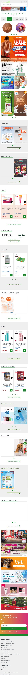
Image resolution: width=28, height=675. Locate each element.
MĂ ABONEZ (14, 628)
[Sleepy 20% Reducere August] (20, 304)
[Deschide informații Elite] (3, 196)
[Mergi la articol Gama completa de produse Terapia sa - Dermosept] (24, 13)
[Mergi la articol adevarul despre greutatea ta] (18, 13)
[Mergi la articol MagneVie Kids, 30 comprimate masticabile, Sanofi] (22, 13)
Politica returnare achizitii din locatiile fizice (10, 654)
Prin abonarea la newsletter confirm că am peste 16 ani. (13, 621)
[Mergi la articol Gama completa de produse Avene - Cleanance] (16, 14)
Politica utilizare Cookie (6, 671)
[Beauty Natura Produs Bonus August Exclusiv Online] (7, 512)
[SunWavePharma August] (20, 82)
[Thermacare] (14, 603)
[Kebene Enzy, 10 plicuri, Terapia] (14, 549)
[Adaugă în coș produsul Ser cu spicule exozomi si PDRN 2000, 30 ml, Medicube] (24, 350)
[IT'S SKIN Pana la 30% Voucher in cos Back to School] (7, 415)
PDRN (16, 348)
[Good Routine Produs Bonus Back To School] (14, 69)
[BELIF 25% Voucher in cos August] (20, 415)
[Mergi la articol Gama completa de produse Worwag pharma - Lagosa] (7, 13)
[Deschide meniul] (2, 2)
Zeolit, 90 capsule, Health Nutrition (7, 267)
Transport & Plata (5, 651)
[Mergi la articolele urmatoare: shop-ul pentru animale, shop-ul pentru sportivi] (15, 34)
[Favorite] (21, 2)
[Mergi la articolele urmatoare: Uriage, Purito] (11, 239)
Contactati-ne (4, 662)
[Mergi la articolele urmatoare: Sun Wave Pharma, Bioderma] (17, 239)
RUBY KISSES (18, 213)
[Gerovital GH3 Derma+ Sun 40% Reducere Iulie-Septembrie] (7, 135)
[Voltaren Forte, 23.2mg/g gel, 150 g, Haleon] (14, 49)
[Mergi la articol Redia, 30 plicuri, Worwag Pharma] (8, 13)
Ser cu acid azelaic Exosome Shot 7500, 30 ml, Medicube (7, 344)
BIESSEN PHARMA (6, 213)
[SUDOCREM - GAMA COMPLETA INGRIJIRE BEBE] (14, 536)
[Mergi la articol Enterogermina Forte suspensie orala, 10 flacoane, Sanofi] (19, 13)
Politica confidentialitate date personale (9, 673)
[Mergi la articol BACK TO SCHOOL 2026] (10, 13)
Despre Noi (3, 667)
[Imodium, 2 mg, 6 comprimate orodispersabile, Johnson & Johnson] (7, 82)
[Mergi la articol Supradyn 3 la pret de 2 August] (13, 13)
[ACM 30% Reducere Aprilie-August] (20, 135)
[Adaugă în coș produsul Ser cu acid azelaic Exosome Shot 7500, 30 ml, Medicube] (11, 350)
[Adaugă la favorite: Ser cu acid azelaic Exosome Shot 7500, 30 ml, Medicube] (2, 331)
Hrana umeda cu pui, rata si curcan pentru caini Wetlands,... (7, 384)
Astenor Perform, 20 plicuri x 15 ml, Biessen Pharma (7, 208)
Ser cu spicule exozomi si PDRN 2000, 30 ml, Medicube (20, 344)
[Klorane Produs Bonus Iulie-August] (20, 512)
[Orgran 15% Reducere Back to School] (20, 168)
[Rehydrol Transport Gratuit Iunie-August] (7, 480)
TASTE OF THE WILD (6, 386)
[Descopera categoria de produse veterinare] (14, 563)
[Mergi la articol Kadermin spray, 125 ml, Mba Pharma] (11, 14)
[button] (11, 275)
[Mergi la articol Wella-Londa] (16, 13)
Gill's (16, 273)
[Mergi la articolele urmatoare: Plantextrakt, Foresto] (12, 239)
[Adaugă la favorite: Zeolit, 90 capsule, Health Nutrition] (2, 254)
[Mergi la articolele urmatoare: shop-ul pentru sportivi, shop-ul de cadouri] (16, 34)
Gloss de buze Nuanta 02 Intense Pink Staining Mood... (20, 208)
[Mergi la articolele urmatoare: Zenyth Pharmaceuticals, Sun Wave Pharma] (15, 239)
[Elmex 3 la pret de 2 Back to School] (7, 168)
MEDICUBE (4, 347)
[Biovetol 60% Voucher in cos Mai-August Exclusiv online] (20, 447)
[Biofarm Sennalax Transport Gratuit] (20, 480)
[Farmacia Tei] (7, 2)
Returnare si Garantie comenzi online (9, 652)
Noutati (3, 19)
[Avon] (14, 590)
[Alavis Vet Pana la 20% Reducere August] (7, 448)
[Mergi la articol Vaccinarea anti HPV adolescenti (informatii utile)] (15, 14)
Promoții (9, 19)
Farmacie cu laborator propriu (7, 649)
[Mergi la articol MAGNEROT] (15, 13)
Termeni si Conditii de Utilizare (7, 641)
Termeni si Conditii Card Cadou (8, 643)
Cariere (21, 19)
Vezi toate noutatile (13, 358)
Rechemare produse (5, 660)
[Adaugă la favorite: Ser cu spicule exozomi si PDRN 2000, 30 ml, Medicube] (16, 331)
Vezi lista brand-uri (13, 242)
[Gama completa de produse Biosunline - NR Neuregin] (14, 576)
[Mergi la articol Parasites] (5, 13)
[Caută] (26, 4)
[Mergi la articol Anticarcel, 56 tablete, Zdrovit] (4, 13)
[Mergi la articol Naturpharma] (11, 13)
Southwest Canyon (19, 388)
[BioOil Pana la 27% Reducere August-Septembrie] (7, 304)
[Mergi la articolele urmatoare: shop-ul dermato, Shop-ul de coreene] (13, 34)
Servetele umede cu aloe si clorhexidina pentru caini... (20, 268)
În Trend (16, 19)
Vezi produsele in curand (13, 284)
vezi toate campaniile (13, 149)
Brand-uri (3, 658)
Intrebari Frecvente (5, 656)
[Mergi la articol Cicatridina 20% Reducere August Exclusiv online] (26, 13)
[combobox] (14, 4)
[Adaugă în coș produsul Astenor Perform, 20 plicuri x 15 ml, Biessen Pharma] (11, 216)
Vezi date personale (11, 631)
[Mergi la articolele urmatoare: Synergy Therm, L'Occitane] (14, 239)
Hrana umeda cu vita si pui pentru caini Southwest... (20, 384)
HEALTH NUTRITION (6, 271)
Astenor (3, 214)
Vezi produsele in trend (13, 224)
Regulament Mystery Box (6, 645)
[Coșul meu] (24, 2)
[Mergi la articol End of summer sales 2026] (2, 13)
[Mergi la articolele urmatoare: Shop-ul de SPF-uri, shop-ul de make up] (11, 34)
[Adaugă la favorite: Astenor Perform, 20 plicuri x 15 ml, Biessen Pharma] (3, 195)
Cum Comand (4, 647)
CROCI (16, 271)
